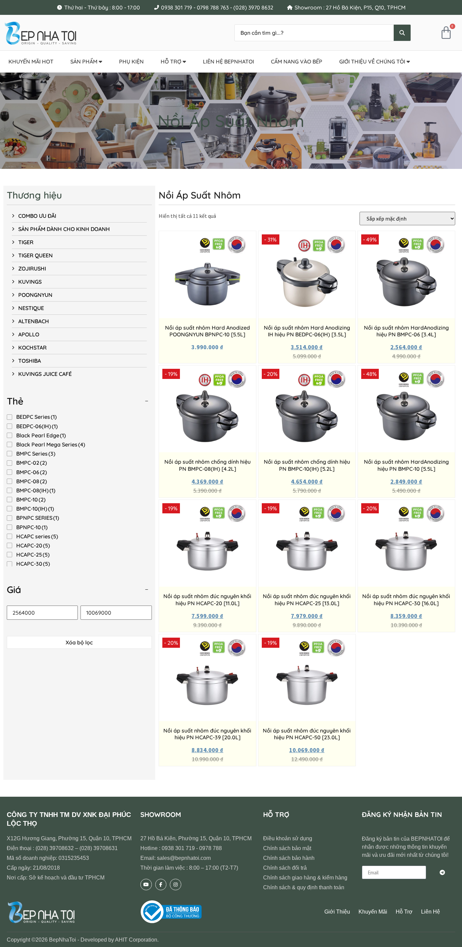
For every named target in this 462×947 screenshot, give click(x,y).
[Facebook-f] (161, 884)
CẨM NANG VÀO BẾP (296, 61)
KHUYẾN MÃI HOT (30, 61)
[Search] (402, 33)
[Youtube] (146, 884)
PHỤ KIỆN (131, 61)
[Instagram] (175, 884)
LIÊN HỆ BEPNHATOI (228, 61)
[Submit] (442, 872)
